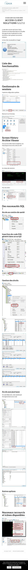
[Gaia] (11, 3)
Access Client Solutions (12, 17)
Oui (9, 567)
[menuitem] (24, 3)
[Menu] (24, 3)
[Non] (26, 565)
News (21, 17)
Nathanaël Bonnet (19, 551)
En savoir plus (17, 567)
